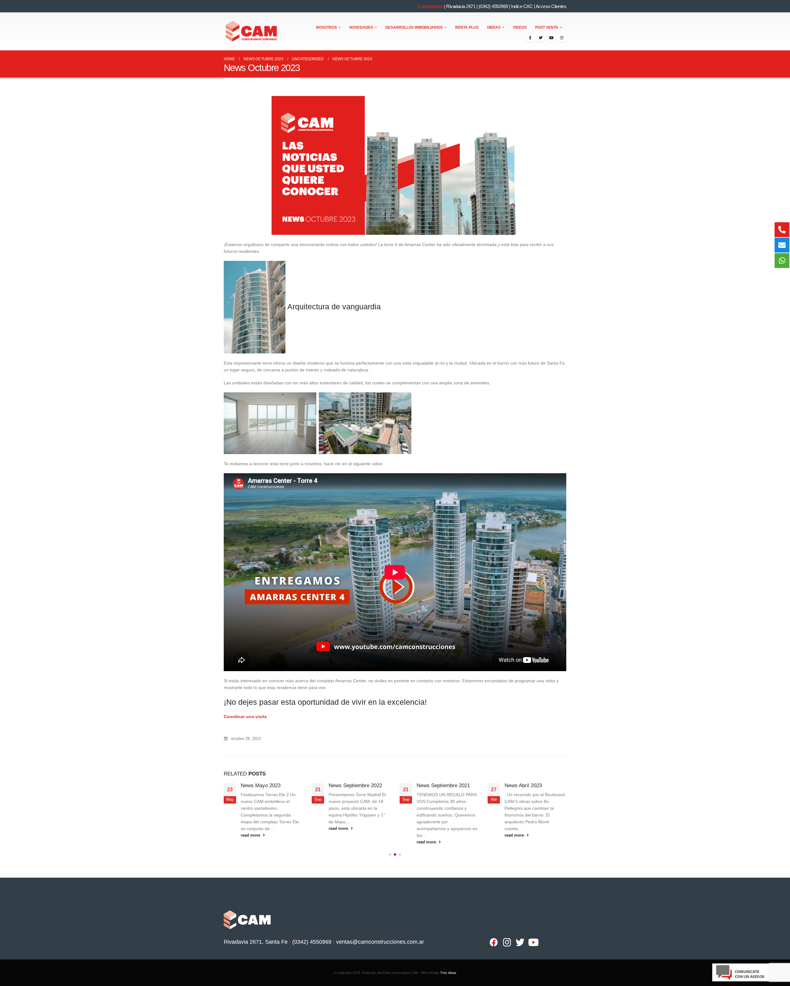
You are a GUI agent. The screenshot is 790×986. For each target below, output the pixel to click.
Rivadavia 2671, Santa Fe (256, 942)
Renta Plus (467, 27)
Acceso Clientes (551, 6)
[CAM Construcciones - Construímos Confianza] (252, 31)
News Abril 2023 (523, 785)
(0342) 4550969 (493, 6)
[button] (390, 854)
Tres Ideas (448, 973)
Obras (494, 27)
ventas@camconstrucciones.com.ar (380, 942)
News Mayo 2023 (261, 785)
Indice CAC (522, 6)
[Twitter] (540, 37)
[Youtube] (551, 37)
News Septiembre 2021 (443, 785)
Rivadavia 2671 (460, 6)
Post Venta (546, 27)
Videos (520, 27)
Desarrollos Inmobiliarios (414, 27)
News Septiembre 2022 (355, 785)
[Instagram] (561, 37)
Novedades (361, 27)
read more (251, 835)
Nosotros (326, 27)
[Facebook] (530, 37)
